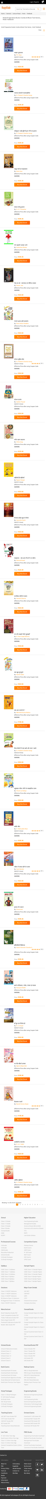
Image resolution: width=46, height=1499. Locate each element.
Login (31, 2)
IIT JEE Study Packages (8, 1397)
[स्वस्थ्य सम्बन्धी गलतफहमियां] (8, 85)
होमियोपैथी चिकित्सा (19, 945)
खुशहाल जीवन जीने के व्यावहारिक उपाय (25, 788)
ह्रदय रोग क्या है (18, 907)
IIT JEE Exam (28, 1252)
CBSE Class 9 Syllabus (7, 1276)
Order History (28, 1468)
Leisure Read (16, 13)
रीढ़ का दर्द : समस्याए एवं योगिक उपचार (25, 283)
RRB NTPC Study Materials (32, 1375)
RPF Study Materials (30, 1377)
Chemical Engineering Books (32, 1406)
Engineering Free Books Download (34, 1436)
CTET (25, 1298)
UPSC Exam (27, 1259)
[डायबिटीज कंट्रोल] (8, 1134)
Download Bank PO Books (8, 1370)
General (8, 13)
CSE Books (27, 1397)
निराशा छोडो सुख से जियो (21, 518)
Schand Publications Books (9, 1349)
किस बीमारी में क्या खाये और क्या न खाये (25, 748)
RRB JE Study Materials (31, 1370)
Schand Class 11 (6, 1353)
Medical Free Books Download (33, 1438)
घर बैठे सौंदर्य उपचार (20, 1064)
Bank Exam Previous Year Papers (11, 1382)
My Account (27, 1466)
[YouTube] (37, 1470)
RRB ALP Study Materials (31, 1380)
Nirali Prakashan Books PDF (9, 1313)
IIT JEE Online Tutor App (8, 1436)
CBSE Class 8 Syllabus (7, 1279)
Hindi (23, 13)
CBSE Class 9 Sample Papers (32, 1276)
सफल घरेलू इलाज (19, 207)
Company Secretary (30, 1303)
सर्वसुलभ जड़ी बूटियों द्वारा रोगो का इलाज (25, 131)
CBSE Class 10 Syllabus (8, 1274)
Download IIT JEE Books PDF (32, 1416)
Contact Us (3, 1455)
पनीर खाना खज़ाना (19, 440)
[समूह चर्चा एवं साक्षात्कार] (8, 161)
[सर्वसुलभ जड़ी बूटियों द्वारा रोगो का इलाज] (8, 123)
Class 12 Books (5, 1221)
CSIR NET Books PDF (7, 1421)
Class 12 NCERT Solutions (9, 1291)
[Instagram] (37, 1475)
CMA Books (4, 1250)
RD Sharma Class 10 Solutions (10, 1298)
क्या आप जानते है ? (19, 710)
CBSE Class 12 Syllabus (8, 1269)
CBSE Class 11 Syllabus (8, 1272)
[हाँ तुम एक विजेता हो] (8, 1015)
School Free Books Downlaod (32, 1445)
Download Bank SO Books (8, 1375)
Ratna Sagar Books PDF (8, 1320)
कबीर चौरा (17, 826)
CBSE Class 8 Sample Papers (32, 1279)
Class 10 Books (5, 1226)
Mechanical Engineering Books (33, 1394)
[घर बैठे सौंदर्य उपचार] (8, 1055)
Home (3, 13)
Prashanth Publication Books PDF (11, 1322)
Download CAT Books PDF (31, 1426)
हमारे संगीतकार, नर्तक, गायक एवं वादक (25, 985)
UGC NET (26, 1291)
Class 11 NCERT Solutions (9, 1293)
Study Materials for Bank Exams (10, 1380)
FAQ (2, 1466)
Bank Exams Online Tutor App (9, 1438)
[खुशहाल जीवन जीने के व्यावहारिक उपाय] (8, 780)
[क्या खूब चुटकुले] (8, 664)
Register (36, 2)
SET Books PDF (5, 1423)
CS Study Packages (7, 1259)
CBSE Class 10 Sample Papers (33, 1274)
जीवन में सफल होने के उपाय (22, 867)
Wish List (27, 1471)
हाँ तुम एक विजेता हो (19, 1023)
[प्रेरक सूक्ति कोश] (8, 351)
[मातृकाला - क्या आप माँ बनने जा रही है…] (8, 550)
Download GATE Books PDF (32, 1423)
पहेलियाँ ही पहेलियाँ (19, 478)
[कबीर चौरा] (8, 818)
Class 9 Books (5, 1228)
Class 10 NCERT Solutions (9, 1296)
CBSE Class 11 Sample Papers (33, 1272)
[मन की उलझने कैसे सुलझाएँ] (8, 626)
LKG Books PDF (28, 1358)
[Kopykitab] (5, 7)
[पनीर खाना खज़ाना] (8, 432)
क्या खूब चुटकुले (18, 672)
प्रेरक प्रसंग (18, 400)
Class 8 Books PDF (29, 1349)
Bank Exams (27, 1248)
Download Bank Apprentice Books (11, 1377)
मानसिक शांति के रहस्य (20, 596)
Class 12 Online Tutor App (8, 1440)
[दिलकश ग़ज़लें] (8, 1094)
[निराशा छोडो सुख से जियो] (8, 510)
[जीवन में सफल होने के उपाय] (8, 859)
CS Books (4, 1248)
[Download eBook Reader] (2, 2)
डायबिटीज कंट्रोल (19, 1142)
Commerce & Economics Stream (33, 1228)
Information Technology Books (33, 1404)
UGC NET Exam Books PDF (9, 1416)
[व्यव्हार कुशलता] (8, 45)
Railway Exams (28, 1245)
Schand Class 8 (5, 1360)
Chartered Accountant (30, 1300)
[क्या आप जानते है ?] (8, 702)
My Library (27, 1473)
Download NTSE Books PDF (32, 1421)
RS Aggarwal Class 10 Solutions (10, 1300)
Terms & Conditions (4, 1472)
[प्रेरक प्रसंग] (8, 391)
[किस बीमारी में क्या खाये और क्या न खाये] (8, 740)
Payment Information (4, 1479)
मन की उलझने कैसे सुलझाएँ (22, 634)
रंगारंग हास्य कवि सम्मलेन (21, 321)
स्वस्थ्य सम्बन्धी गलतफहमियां (22, 93)
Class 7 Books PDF (29, 1351)
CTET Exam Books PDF (7, 1419)
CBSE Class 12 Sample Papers (33, 1269)
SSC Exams (27, 1257)
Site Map (15, 1473)
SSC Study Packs (6, 1402)
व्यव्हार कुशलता (18, 53)
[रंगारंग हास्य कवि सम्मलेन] (8, 313)
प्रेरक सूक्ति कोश (19, 359)
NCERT (3, 1235)
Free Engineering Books (31, 1221)
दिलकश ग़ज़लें (18, 1102)
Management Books (30, 1223)
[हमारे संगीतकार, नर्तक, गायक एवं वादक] (8, 977)
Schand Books (5, 1255)
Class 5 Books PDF (29, 1356)
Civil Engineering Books (31, 1399)
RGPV (25, 1233)
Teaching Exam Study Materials (10, 1426)
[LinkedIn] (42, 1470)
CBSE (2, 1233)
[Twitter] (42, 1465)
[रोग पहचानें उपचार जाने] (8, 237)
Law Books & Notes (29, 1235)
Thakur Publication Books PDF (10, 1318)
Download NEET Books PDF (32, 1419)
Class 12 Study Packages (8, 1394)
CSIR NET (27, 1293)
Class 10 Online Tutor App (8, 1443)
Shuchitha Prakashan (7, 1252)
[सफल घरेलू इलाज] (8, 199)
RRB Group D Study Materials (32, 1373)
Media (3, 1475)
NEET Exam (27, 1255)
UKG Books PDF (28, 1360)
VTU (25, 1231)
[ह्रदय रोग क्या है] (8, 899)
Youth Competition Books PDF (10, 1315)
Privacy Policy (5, 1468)
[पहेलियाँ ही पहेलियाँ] (8, 470)
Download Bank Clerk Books (9, 1373)
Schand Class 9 (5, 1358)
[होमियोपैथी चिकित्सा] (8, 937)
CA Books (4, 1245)
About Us (3, 1464)
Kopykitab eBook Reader (17, 1467)
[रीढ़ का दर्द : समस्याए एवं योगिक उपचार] (8, 275)
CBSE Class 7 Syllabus (7, 1281)
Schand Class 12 (6, 1351)
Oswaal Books (5, 1231)
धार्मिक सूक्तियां (18, 1180)
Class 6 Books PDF (29, 1353)
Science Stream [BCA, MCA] (32, 1226)
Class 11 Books (5, 1223)
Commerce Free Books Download (34, 1447)
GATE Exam (27, 1250)
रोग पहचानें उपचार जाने (20, 245)
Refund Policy (5, 1482)
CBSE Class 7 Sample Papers (32, 1281)
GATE (25, 1296)
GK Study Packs (5, 1399)
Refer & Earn (27, 1464)
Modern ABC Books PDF (8, 1325)
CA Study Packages (7, 1257)
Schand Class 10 (6, 1356)
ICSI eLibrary (16, 1464)
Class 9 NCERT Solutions (8, 1303)
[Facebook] (37, 1465)
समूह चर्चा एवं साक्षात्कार (20, 169)
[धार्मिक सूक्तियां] (8, 1172)
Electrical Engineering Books (32, 1402)
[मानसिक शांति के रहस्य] (8, 588)
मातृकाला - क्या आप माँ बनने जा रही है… (25, 558)
